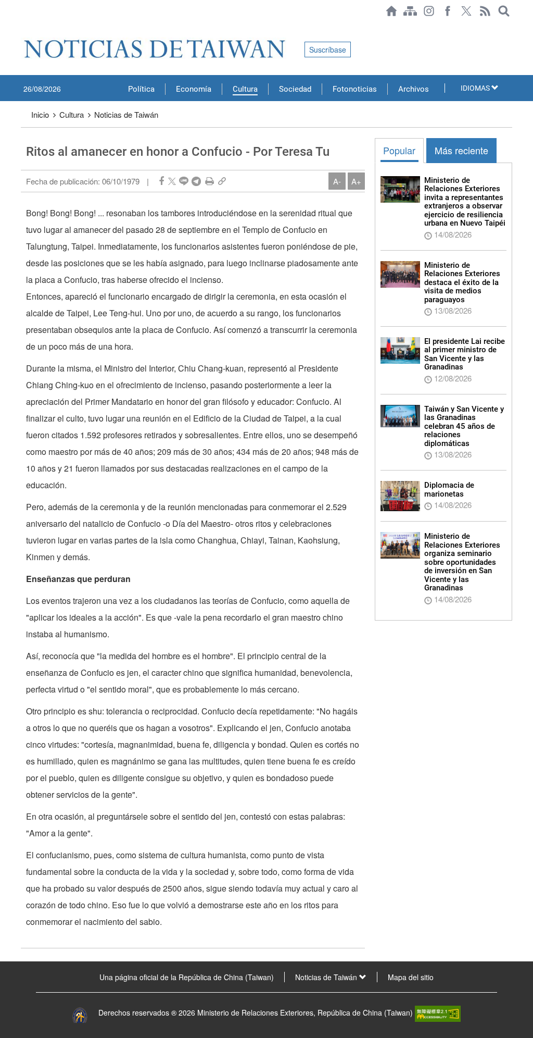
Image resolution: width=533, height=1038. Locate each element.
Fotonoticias (355, 89)
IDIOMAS (476, 88)
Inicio (40, 114)
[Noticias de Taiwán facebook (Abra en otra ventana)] (447, 11)
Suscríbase (327, 49)
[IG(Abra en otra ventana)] (429, 11)
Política (141, 89)
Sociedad (295, 89)
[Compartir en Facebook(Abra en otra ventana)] (161, 181)
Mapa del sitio (411, 977)
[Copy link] (222, 181)
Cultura (245, 89)
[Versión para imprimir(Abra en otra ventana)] (209, 181)
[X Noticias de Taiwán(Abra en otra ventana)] (466, 11)
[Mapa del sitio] (410, 11)
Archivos (413, 89)
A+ (356, 181)
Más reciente (461, 150)
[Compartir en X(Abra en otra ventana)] (172, 181)
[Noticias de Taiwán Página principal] (391, 11)
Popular (399, 150)
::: (24, 27)
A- (337, 181)
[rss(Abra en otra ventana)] (485, 11)
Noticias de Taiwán (126, 114)
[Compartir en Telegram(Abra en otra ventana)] (196, 181)
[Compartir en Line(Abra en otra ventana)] (183, 181)
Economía (193, 89)
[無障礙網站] (438, 1012)
